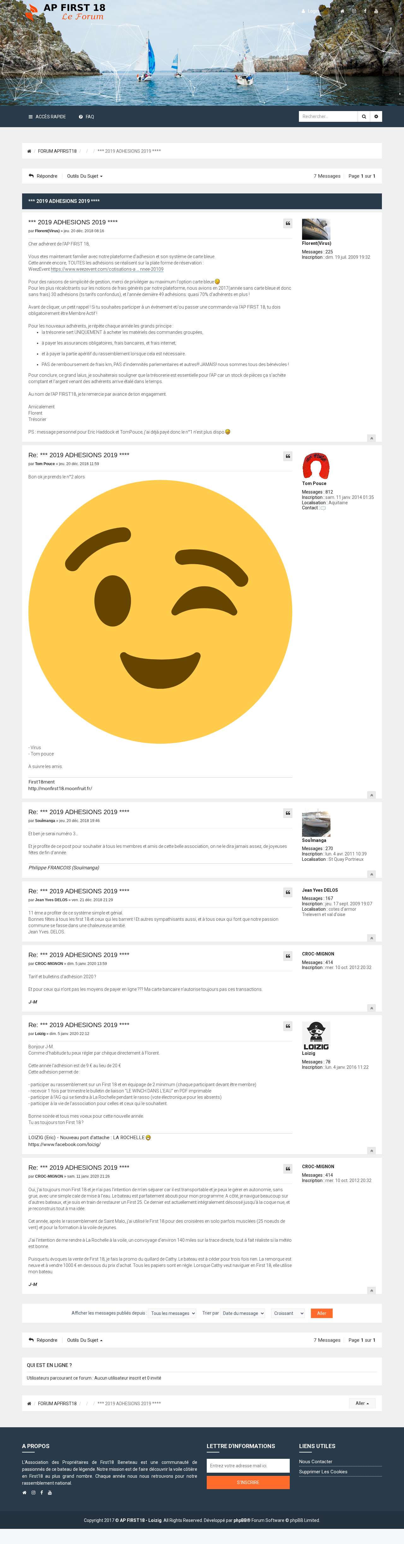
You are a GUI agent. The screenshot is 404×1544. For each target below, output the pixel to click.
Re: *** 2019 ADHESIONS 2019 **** (78, 455)
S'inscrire (248, 1482)
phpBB (240, 1520)
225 (329, 251)
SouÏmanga (314, 840)
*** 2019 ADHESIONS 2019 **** (73, 222)
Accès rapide (51, 116)
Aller (361, 1403)
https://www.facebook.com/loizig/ (64, 1144)
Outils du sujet (83, 176)
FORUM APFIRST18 (57, 151)
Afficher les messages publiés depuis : (110, 1313)
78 (327, 1061)
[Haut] (371, 438)
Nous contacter (315, 1461)
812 (329, 491)
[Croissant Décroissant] (288, 1313)
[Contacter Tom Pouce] (323, 507)
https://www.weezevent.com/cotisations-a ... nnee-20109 (107, 269)
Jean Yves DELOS (320, 890)
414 (329, 962)
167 (329, 898)
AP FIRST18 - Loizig (141, 1520)
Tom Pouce (314, 483)
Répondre (47, 176)
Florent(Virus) (316, 243)
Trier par (211, 1313)
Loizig (308, 1053)
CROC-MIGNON (318, 953)
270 (329, 848)
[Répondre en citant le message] (287, 223)
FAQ (90, 116)
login (313, 11)
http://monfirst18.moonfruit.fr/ (60, 788)
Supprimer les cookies (323, 1472)
